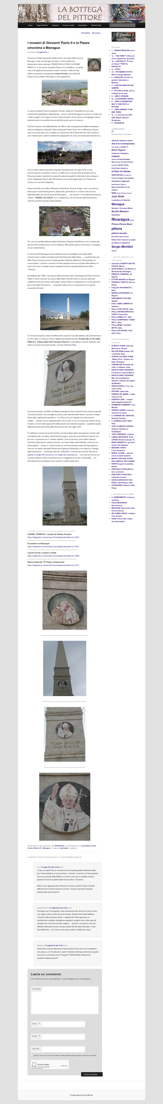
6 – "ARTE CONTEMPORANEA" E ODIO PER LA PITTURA (122, 104)
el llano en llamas (121, 171)
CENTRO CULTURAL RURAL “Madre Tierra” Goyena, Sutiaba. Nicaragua (123, 359)
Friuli (125, 178)
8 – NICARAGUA (118, 123)
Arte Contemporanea (125, 143)
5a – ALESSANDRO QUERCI (123, 99)
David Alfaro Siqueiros (120, 168)
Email (36, 1036)
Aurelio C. (124, 147)
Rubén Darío (116, 240)
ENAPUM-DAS (117, 175)
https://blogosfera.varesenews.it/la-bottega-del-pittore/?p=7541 (53, 546)
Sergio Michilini (42, 25)
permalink (64, 848)
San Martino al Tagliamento (121, 243)
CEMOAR (115, 156)
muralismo (116, 215)
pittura (117, 228)
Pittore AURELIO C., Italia (122, 317)
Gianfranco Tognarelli (121, 181)
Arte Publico (116, 147)
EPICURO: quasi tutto (120, 391)
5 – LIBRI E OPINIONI (120, 96)
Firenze (114, 178)
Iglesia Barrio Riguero (119, 184)
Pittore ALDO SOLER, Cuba (122, 309)
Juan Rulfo (118, 196)
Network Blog (96, 25)
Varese (114, 251)
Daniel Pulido (123, 165)
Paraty (132, 220)
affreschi (115, 140)
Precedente (85, 33)
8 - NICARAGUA (58, 846)
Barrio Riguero (119, 149)
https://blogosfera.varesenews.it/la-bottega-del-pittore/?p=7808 (53, 555)
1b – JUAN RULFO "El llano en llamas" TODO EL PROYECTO (122, 64)
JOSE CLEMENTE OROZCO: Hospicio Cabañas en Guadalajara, (123, 429)
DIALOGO (65, 451)
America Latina (126, 140)
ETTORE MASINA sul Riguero (123, 279)
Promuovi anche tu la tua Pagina (121, 134)
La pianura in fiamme (121, 200)
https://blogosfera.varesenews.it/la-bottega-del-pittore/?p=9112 (53, 565)
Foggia (120, 178)
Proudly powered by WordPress (81, 1095)
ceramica (114, 165)
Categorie (55, 25)
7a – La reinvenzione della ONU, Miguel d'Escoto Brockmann (122, 117)
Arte (114, 143)
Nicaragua (120, 219)
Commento (36, 989)
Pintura (115, 223)
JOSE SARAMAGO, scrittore (123, 434)
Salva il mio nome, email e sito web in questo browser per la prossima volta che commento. (65, 1055)
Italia (114, 192)
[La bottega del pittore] (113, 131)
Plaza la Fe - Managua (42, 848)
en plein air (127, 175)
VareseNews (82, 25)
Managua (118, 204)
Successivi (97, 33)
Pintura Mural (125, 224)
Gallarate (131, 178)
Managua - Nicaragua (119, 208)
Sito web (35, 1048)
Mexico (130, 208)
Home (30, 25)
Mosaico (124, 211)
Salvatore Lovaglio (128, 240)
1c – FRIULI (116, 69)
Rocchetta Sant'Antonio (120, 237)
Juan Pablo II (85, 846)
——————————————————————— (65, 701)
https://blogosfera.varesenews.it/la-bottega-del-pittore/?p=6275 (53, 537)
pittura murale (119, 233)
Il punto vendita (68, 25)
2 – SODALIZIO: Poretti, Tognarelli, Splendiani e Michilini (122, 80)
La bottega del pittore (118, 129)
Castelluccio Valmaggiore (120, 153)
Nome (36, 1024)
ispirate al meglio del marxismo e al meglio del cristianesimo (52, 454)
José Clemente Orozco (124, 193)
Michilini (115, 211)
